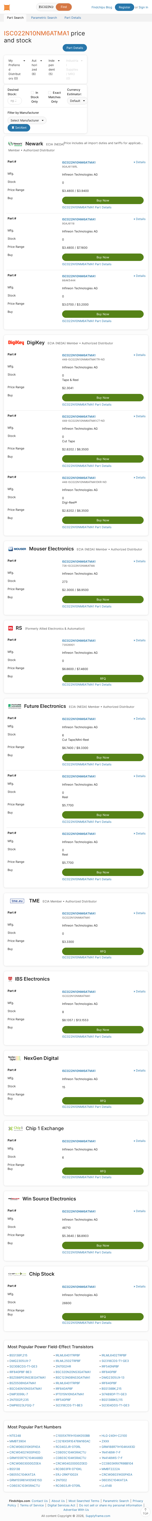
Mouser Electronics (85, 549)
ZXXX (105, 1441)
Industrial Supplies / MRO (72, 69)
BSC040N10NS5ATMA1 (25, 1388)
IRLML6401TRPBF (68, 1355)
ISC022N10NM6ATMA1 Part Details (86, 207)
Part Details (75, 48)
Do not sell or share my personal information (110, 1505)
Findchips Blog (102, 7)
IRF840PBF (109, 1372)
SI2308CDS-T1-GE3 (23, 1366)
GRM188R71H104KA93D (118, 1447)
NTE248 (15, 1435)
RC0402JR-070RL (68, 1447)
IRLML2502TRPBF (68, 1361)
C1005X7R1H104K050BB (73, 1435)
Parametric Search (116, 1501)
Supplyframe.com (98, 1516)
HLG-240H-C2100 (114, 1435)
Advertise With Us (76, 1510)
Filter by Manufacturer (23, 112)
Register (124, 7)
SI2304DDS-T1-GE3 (115, 1405)
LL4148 (107, 1485)
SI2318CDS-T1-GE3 (115, 1361)
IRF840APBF (64, 1388)
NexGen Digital (41, 1058)
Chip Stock (42, 1274)
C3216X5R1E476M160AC (73, 1441)
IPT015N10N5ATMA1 (70, 1394)
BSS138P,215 (18, 1355)
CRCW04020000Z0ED (71, 1463)
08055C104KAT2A (22, 1474)
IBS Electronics (32, 979)
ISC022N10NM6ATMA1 (79, 162)
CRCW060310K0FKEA (24, 1447)
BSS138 (14, 1469)
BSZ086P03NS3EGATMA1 (27, 1377)
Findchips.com (7, 7)
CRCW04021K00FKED (24, 1452)
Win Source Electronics (49, 1199)
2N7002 (61, 1480)
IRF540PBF (63, 1400)
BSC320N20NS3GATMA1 (73, 1372)
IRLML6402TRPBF (114, 1355)
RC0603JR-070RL (68, 1485)
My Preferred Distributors (15, 69)
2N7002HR (63, 1366)
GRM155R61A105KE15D (25, 1480)
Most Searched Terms (84, 1501)
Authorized (34, 67)
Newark (36, 146)
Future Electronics (78, 706)
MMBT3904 (17, 1441)
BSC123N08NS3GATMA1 (73, 1377)
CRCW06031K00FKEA (117, 1474)
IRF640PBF (109, 1383)
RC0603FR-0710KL (69, 1469)
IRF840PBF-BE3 (20, 1372)
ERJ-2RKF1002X (67, 1474)
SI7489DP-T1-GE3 (114, 1394)
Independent (52, 67)
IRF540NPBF (110, 1366)
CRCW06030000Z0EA (25, 1463)
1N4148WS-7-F (112, 1458)
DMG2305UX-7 (20, 1361)
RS (50, 628)
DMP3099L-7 (18, 1394)
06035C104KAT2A (115, 1480)
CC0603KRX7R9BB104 (117, 1463)
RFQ (103, 678)
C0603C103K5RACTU (24, 1485)
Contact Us (40, 1501)
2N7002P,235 (19, 1400)
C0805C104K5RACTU (71, 1452)
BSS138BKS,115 (112, 1400)
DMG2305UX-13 (113, 1377)
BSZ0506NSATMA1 (22, 1383)
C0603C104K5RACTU (71, 1458)
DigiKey (69, 342)
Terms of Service (32, 1505)
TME (62, 901)
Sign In (143, 7)
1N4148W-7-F (111, 1452)
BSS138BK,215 (112, 1388)
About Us (58, 1501)
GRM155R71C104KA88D (26, 1458)
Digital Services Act (61, 1505)
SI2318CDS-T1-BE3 (69, 1405)
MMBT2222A (111, 1469)
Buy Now (103, 200)
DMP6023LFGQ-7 (21, 1405)
